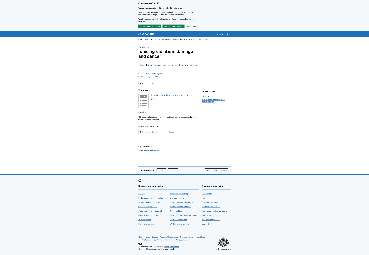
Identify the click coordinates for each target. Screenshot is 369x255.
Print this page (170, 132)
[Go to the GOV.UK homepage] (146, 34)
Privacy (147, 237)
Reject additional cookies (173, 26)
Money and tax (176, 211)
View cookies (191, 26)
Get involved (207, 224)
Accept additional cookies (150, 26)
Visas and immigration (178, 219)
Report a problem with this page (216, 170)
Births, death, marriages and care (151, 198)
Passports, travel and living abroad (183, 215)
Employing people (177, 198)
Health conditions (179, 39)
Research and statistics (211, 206)
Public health (166, 39)
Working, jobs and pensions (180, 224)
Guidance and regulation (211, 202)
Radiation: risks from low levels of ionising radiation (213, 100)
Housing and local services (180, 206)
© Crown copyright (223, 249)
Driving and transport (146, 224)
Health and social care (152, 39)
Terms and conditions (196, 237)
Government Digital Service (176, 240)
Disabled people (144, 219)
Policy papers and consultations (214, 211)
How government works (211, 219)
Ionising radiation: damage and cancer (172, 95)
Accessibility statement (169, 237)
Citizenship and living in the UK (150, 211)
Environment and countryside (181, 202)
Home (140, 39)
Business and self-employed (149, 202)
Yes (163, 170)
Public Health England (154, 74)
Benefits (141, 193)
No (175, 170)
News (204, 198)
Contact (183, 237)
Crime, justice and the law (148, 215)
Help (140, 237)
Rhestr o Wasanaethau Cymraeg (151, 240)
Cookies (155, 237)
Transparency (207, 215)
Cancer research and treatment (197, 39)
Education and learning (179, 193)
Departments (207, 193)
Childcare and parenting (147, 206)
